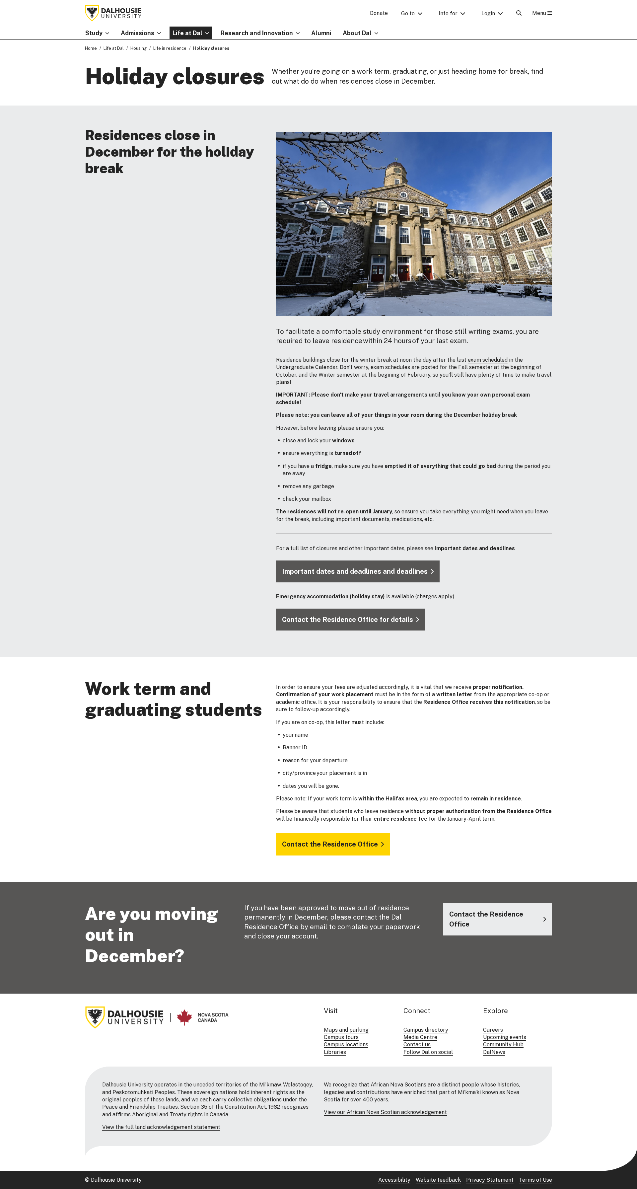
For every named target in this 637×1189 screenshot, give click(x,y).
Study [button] (94, 33)
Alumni (321, 33)
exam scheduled (488, 360)
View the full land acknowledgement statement (161, 1127)
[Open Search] (519, 13)
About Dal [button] (357, 33)
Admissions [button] (137, 33)
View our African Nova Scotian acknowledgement (385, 1112)
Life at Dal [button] (187, 33)
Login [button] (488, 13)
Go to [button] (408, 13)
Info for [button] (448, 13)
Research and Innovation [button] (257, 33)
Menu (539, 13)
